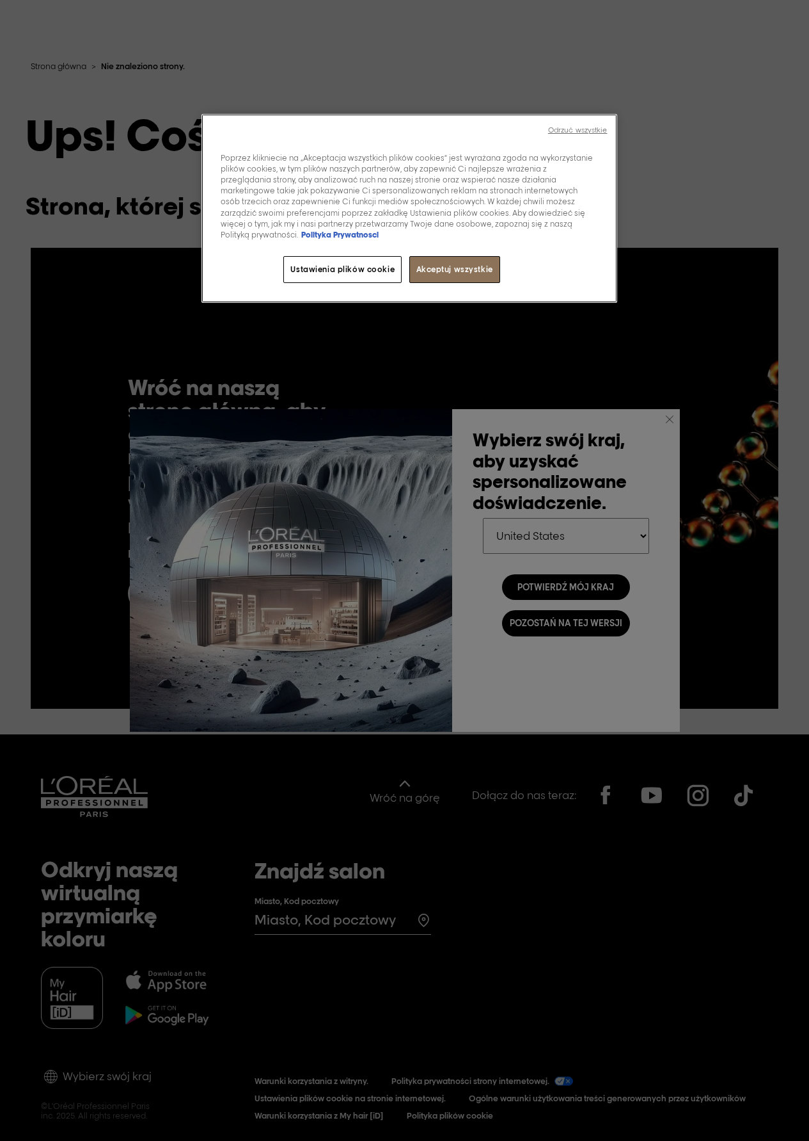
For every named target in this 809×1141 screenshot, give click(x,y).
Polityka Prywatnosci (340, 234)
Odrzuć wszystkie (578, 129)
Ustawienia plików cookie (342, 269)
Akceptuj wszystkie (454, 269)
